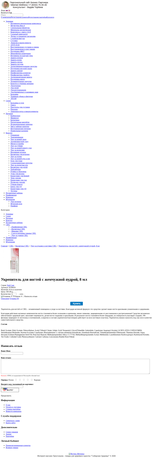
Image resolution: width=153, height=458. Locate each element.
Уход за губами (17, 146)
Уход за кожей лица (18, 139)
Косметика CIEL (22, 246)
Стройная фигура (18, 38)
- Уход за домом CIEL (19, 235)
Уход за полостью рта (19, 165)
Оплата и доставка (13, 407)
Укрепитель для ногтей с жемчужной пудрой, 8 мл (79, 246)
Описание (5, 299)
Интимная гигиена (18, 152)
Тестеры (14, 191)
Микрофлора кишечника (21, 53)
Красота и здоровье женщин (22, 84)
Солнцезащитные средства (21, 163)
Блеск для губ (16, 187)
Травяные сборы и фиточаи (22, 96)
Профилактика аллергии (21, 73)
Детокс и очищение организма (23, 36)
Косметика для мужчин (20, 154)
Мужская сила (16, 204)
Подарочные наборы (14, 193)
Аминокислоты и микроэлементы (24, 111)
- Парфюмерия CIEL (19, 227)
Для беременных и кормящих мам (24, 92)
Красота (9, 133)
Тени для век (16, 178)
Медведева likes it (18, 26)
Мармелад (15, 118)
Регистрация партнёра (37, 17)
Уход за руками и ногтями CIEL (44, 246)
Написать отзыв (30, 296)
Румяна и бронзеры (18, 172)
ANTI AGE (15, 45)
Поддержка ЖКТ (17, 51)
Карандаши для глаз (19, 180)
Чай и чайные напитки (20, 126)
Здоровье (9, 21)
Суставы (14, 41)
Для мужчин (16, 86)
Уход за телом (16, 156)
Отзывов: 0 (17, 296)
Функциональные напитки (22, 124)
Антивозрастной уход (19, 141)
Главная (4, 246)
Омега (13, 105)
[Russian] (7, 10)
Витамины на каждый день (22, 56)
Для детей (15, 88)
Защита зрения (16, 71)
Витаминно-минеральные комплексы (26, 23)
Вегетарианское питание (21, 129)
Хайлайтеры (16, 169)
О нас (8, 405)
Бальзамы (14, 94)
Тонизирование (17, 137)
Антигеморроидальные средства (24, 66)
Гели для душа (16, 161)
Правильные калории (19, 131)
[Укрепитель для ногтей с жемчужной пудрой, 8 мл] (14, 274)
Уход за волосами (18, 150)
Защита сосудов (17, 64)
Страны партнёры (13, 409)
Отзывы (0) (14, 299)
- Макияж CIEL (17, 231)
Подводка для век (18, 182)
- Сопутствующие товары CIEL (23, 233)
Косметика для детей (19, 167)
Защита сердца (16, 62)
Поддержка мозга (18, 79)
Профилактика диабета (20, 75)
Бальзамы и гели (17, 103)
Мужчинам (10, 199)
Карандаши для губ (18, 189)
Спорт (8, 101)
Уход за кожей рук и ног (20, 159)
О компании (6, 17)
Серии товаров (12, 432)
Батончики (15, 120)
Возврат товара (12, 448)
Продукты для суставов (20, 107)
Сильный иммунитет (19, 34)
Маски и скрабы (17, 144)
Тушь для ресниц (17, 174)
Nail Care (10, 285)
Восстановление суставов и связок (25, 47)
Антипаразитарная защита (21, 77)
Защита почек (16, 60)
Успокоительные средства (21, 81)
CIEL (8, 225)
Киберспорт (15, 116)
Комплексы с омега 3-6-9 (21, 32)
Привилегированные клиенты (18, 445)
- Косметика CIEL (18, 229)
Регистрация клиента (19, 17)
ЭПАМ (13, 99)
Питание (9, 114)
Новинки (9, 197)
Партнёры (10, 436)
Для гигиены (16, 202)
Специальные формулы (20, 28)
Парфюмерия (11, 195)
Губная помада (16, 184)
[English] (9, 10)
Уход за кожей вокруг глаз (21, 148)
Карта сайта (10, 423)
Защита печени (17, 58)
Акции (8, 434)
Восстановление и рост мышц (23, 49)
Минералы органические (21, 30)
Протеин (14, 109)
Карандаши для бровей (20, 176)
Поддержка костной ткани (21, 68)
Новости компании (13, 411)
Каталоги (50, 17)
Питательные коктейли (20, 122)
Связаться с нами (13, 421)
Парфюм (14, 206)
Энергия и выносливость (21, 43)
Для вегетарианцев (18, 90)
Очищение (15, 135)
